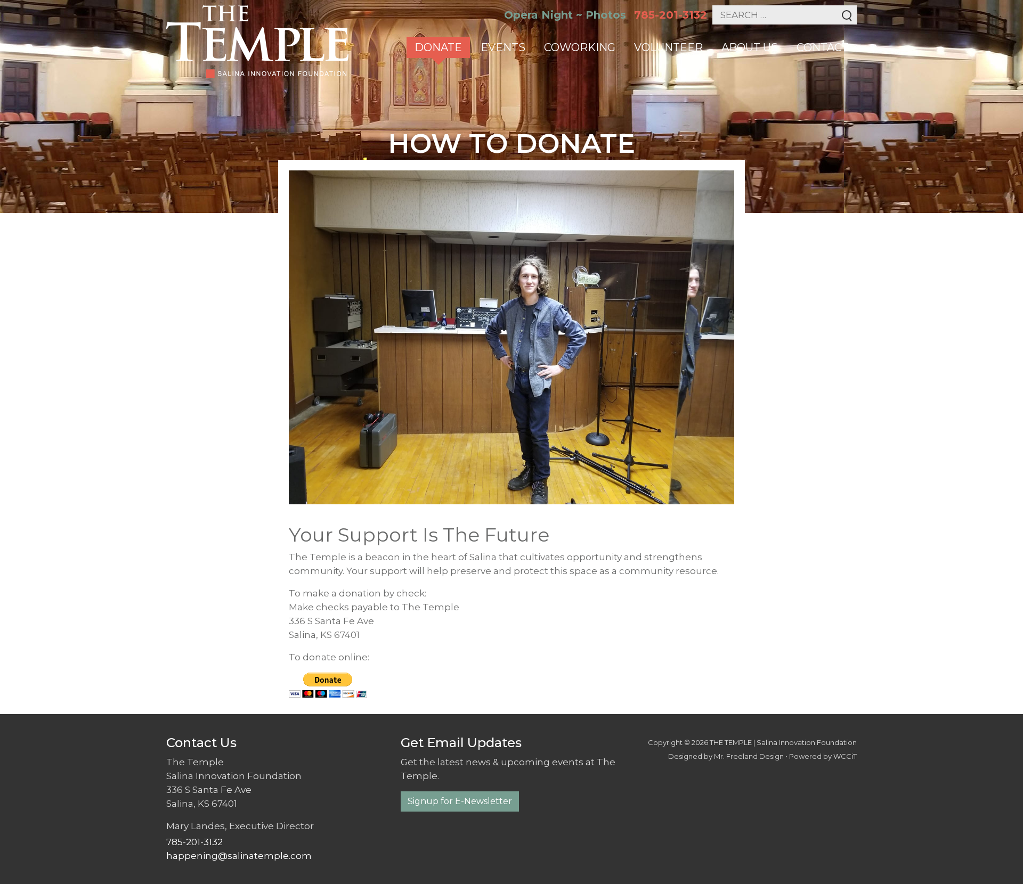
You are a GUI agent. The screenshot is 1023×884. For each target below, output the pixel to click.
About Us (749, 47)
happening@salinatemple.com (239, 855)
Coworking (579, 47)
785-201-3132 (670, 15)
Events (503, 47)
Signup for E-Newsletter (460, 801)
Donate (438, 47)
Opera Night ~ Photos (565, 15)
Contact (823, 47)
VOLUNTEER (668, 47)
